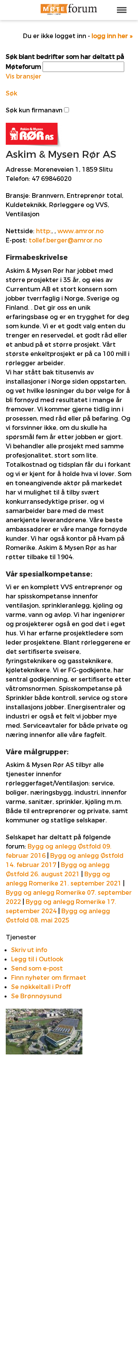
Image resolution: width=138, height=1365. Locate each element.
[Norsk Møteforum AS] (69, 10)
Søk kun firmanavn (34, 110)
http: (43, 231)
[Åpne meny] (122, 10)
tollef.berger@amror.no (65, 240)
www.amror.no (81, 231)
